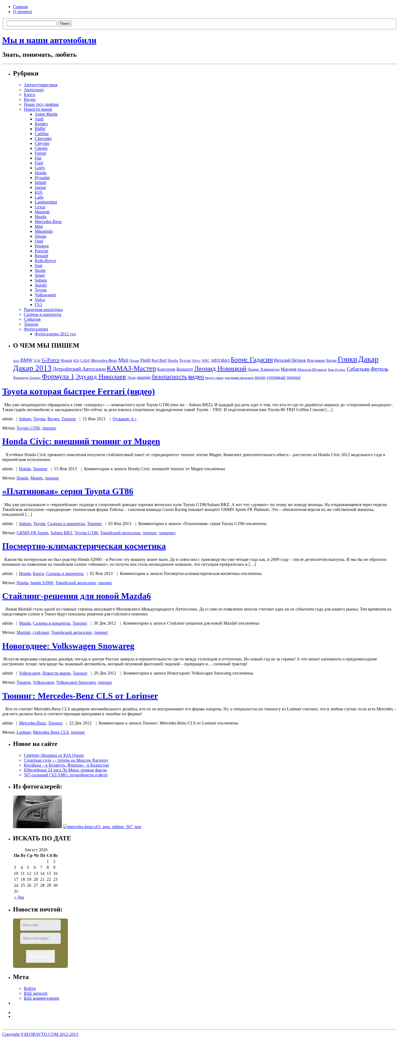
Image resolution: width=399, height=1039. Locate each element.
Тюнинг (31, 324)
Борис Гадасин (252, 359)
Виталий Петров (290, 360)
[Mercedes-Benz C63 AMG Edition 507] (102, 826)
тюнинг (294, 377)
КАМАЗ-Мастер (131, 368)
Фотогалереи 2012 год (55, 334)
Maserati (42, 211)
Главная (20, 6)
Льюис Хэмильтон (264, 369)
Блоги (29, 94)
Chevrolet (43, 138)
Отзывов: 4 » (125, 419)
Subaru (41, 280)
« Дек (19, 897)
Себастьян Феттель (367, 369)
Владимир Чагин (322, 360)
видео (196, 376)
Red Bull (158, 360)
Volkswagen (45, 295)
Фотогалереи (36, 329)
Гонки (347, 359)
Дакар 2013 (32, 368)
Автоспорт (34, 89)
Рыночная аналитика (43, 309)
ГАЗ (38, 304)
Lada (39, 197)
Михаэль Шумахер (312, 369)
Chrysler (42, 143)
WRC (206, 361)
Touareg (24, 682)
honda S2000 (41, 582)
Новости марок (38, 109)
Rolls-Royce (45, 260)
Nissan (40, 236)
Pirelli (145, 360)
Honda (40, 172)
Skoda (40, 270)
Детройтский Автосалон (79, 369)
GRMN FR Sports (32, 532)
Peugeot (42, 246)
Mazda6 (23, 632)
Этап (131, 377)
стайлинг (41, 632)
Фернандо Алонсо (27, 378)
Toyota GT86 (28, 428)
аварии (144, 377)
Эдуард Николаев (100, 376)
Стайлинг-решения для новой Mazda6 (76, 596)
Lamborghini (46, 202)
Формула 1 (58, 376)
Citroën (41, 148)
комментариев (41, 998)
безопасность (169, 376)
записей (35, 993)
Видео (30, 99)
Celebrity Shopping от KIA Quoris (54, 755)
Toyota (41, 290)
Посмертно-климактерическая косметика (84, 546)
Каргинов (166, 369)
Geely (40, 168)
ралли (260, 377)
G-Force (51, 360)
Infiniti (40, 182)
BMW (40, 128)
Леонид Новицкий (220, 368)
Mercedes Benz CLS (51, 732)
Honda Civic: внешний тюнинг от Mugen (81, 441)
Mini (39, 226)
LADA (85, 361)
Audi (39, 119)
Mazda (40, 216)
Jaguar (40, 187)
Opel (39, 241)
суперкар (276, 377)
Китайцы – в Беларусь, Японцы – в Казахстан (66, 765)
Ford (39, 163)
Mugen (36, 478)
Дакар (368, 359)
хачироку (167, 532)
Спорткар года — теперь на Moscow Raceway (66, 760)
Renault (41, 255)
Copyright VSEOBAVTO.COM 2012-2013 (40, 1034)
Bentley (41, 124)
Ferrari (40, 153)
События (32, 319)
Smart (40, 275)
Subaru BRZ (61, 532)
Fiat (38, 158)
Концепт (184, 369)
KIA (39, 192)
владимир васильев (239, 378)
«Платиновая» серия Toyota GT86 (67, 491)
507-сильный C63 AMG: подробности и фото (65, 775)
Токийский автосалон (120, 532)
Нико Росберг (337, 369)
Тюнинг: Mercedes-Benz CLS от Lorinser (80, 696)
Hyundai (42, 177)
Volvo (40, 299)
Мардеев (289, 369)
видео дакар (214, 378)
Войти (30, 988)
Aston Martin (46, 114)
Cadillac (42, 133)
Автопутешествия (40, 84)
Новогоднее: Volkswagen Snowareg (68, 646)
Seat (38, 265)
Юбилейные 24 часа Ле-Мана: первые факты (65, 770)
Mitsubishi (44, 231)
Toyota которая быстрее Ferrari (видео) (78, 391)
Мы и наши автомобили (49, 40)
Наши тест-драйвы (41, 104)
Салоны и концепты (42, 314)
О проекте (22, 11)
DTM (37, 360)
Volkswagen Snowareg (76, 682)
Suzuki (41, 285)
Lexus (40, 207)
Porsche (41, 251)
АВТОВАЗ (220, 360)
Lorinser (24, 732)
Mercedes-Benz (48, 221)
